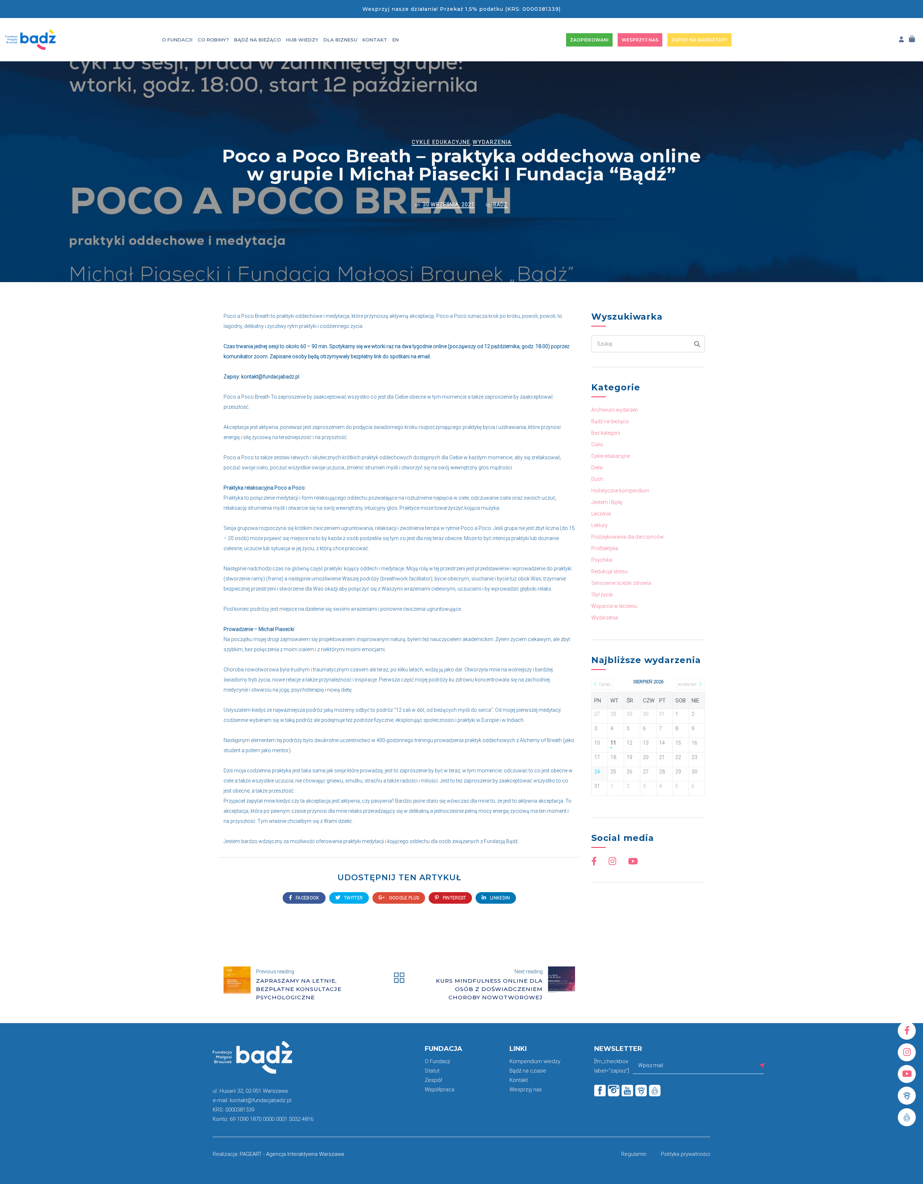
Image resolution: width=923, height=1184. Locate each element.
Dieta (596, 467)
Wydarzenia (492, 142)
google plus (403, 897)
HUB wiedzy (302, 40)
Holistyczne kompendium (620, 491)
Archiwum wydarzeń (614, 410)
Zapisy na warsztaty (699, 40)
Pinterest (453, 897)
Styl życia (602, 594)
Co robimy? (213, 40)
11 (613, 743)
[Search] (697, 343)
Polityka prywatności (685, 1154)
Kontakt (374, 40)
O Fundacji (177, 40)
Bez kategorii (605, 433)
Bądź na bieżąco (257, 40)
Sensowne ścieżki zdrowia (621, 583)
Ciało (597, 444)
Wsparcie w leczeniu (614, 606)
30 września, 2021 (448, 204)
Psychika (601, 560)
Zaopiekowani (589, 40)
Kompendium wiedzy (534, 1061)
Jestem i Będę (606, 502)
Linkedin (499, 897)
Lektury (599, 525)
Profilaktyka (604, 548)
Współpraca (439, 1089)
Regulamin (633, 1154)
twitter (353, 897)
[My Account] (901, 39)
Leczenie (601, 514)
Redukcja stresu (609, 571)
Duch (597, 479)
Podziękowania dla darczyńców (627, 537)
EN (395, 40)
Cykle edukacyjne (441, 142)
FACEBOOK (307, 897)
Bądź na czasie (527, 1070)
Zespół (433, 1080)
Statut (432, 1070)
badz (500, 204)
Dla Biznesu (340, 40)
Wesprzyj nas (640, 40)
